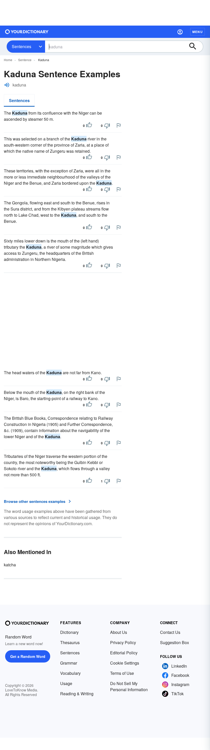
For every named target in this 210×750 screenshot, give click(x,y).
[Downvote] (107, 125)
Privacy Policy (123, 642)
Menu (197, 31)
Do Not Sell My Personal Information (129, 686)
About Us (118, 632)
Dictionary (69, 632)
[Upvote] (89, 125)
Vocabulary (70, 673)
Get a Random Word (27, 656)
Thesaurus (70, 642)
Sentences (21, 46)
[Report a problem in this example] (119, 125)
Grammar (68, 663)
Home (8, 60)
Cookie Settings (124, 663)
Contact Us (170, 632)
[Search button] (195, 46)
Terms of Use (122, 673)
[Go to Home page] (27, 31)
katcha (10, 565)
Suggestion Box (174, 642)
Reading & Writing (76, 694)
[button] (180, 31)
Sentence (25, 60)
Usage (66, 683)
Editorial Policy (124, 653)
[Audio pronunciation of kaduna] (7, 85)
